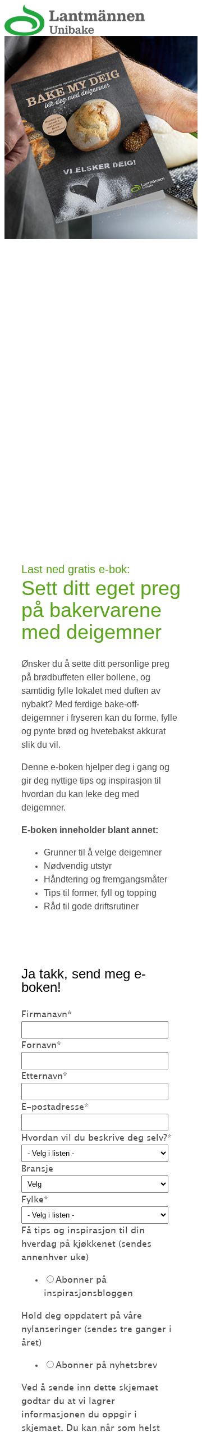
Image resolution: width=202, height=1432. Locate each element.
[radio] (110, 1286)
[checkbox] (98, 1286)
